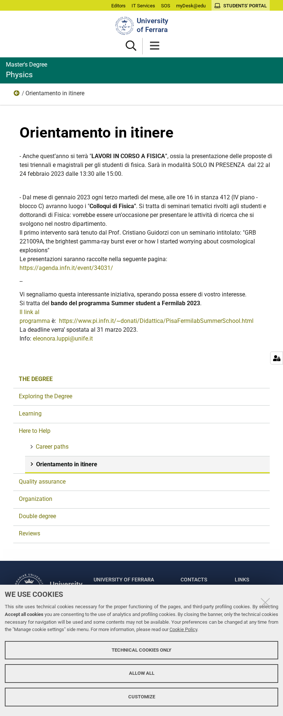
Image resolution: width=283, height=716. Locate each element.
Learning (30, 413)
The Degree (36, 378)
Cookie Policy (183, 629)
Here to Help (17, 94)
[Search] (131, 46)
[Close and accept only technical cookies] (265, 602)
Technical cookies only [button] (141, 650)
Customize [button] (141, 696)
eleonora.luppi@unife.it (63, 338)
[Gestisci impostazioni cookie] (276, 358)
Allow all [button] (141, 673)
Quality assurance (42, 481)
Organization (35, 498)
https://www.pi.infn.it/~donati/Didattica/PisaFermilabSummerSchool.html (156, 320)
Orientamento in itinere (66, 464)
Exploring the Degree (45, 396)
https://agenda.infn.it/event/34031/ (66, 267)
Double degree (37, 516)
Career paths (52, 446)
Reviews (29, 533)
